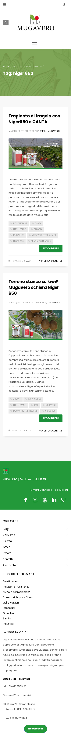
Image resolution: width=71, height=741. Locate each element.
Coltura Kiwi (34, 399)
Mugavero (18, 235)
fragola (38, 229)
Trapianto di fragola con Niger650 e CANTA (34, 119)
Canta (38, 223)
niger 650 (18, 241)
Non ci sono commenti (50, 261)
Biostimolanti (20, 223)
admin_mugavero (50, 131)
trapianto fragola (41, 241)
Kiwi (36, 405)
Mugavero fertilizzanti (44, 235)
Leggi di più (51, 248)
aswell (17, 399)
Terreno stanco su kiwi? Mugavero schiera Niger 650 (34, 287)
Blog (28, 260)
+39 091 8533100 (17, 686)
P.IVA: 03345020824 (15, 718)
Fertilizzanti (19, 229)
